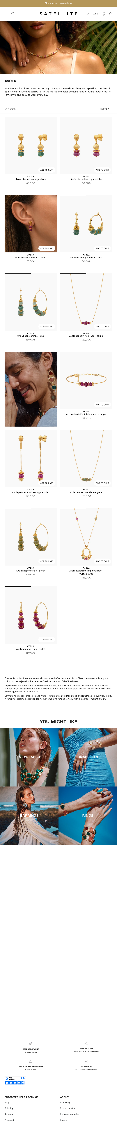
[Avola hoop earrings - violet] (36, 344)
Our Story (65, 1102)
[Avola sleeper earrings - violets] (31, 223)
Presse (63, 1120)
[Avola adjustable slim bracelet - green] (86, 422)
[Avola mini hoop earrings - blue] (86, 223)
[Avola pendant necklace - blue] (82, 344)
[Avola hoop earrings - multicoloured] (28, 344)
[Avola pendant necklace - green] (86, 344)
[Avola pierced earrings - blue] (31, 145)
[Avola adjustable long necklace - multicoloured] (86, 536)
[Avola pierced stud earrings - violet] (31, 458)
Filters (12, 109)
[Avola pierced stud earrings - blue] (28, 500)
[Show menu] (6, 14)
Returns (9, 1114)
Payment (9, 1120)
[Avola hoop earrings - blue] (31, 302)
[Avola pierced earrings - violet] (34, 187)
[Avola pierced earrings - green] (30, 187)
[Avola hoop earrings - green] (32, 344)
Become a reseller (69, 1114)
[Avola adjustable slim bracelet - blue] (82, 422)
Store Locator (67, 1108)
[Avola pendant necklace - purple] (86, 302)
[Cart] (110, 14)
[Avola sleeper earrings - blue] (28, 265)
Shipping (9, 1108)
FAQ (7, 1102)
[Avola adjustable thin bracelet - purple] (86, 380)
